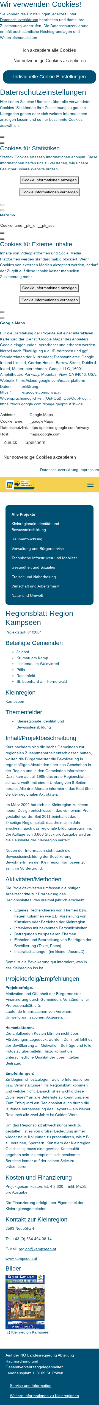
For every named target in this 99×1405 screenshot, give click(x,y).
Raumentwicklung (27, 539)
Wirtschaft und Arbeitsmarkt (35, 586)
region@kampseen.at (37, 1249)
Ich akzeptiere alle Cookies (49, 50)
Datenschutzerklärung (19, 20)
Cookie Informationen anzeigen (49, 180)
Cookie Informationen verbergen (49, 192)
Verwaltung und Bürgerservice (38, 548)
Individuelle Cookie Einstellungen (49, 76)
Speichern (35, 442)
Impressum (89, 470)
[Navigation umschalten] (90, 484)
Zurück (10, 442)
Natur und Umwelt (27, 595)
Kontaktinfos (19, 387)
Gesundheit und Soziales (33, 567)
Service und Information (30, 1385)
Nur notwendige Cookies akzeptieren (49, 60)
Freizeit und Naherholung (34, 577)
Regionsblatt (33, 822)
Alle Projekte (23, 514)
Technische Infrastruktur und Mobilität (44, 558)
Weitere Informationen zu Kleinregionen (44, 1395)
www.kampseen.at (21, 1258)
